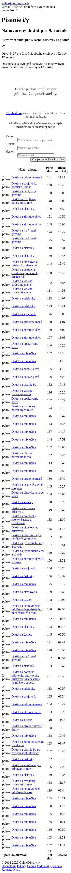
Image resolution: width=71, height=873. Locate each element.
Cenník (31, 866)
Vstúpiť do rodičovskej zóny (48, 159)
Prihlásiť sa (9, 3)
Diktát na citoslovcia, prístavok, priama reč (24, 263)
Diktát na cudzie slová (25, 369)
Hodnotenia (9, 866)
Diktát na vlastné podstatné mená (21, 282)
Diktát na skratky (22, 502)
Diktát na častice (21, 599)
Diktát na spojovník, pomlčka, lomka (24, 185)
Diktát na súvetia (21, 720)
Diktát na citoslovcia (24, 591)
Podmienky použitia (49, 866)
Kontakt (7, 869)
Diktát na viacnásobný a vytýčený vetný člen (26, 537)
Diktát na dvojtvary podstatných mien (23, 200)
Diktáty (21, 866)
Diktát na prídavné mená (26, 177)
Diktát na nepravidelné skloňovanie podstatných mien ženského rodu (26, 609)
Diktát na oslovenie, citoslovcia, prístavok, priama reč (24, 273)
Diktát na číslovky (22, 208)
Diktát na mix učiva (23, 353)
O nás (16, 869)
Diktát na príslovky (23, 298)
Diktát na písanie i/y (23, 384)
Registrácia (22, 3)
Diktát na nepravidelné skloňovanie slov (25, 790)
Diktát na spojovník (23, 314)
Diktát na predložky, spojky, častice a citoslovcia (24, 519)
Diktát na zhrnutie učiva (26, 216)
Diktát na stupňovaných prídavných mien (26, 767)
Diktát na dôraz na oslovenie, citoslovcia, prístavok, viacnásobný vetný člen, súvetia (25, 677)
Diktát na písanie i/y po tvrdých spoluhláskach (25, 751)
